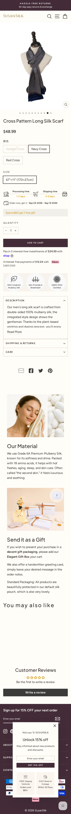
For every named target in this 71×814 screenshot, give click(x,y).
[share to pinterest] (50, 371)
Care (9, 352)
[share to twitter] (40, 371)
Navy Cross (39, 149)
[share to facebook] (31, 371)
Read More (14, 332)
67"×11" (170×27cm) (20, 180)
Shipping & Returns (20, 343)
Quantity (11, 222)
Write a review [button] (35, 692)
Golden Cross (15, 149)
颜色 (6, 141)
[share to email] (21, 371)
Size (6, 172)
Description (15, 300)
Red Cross (13, 160)
